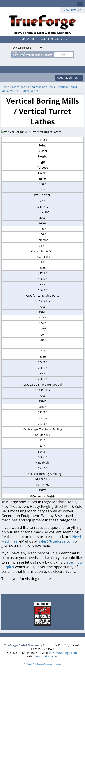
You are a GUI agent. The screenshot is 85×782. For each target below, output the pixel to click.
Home (5, 87)
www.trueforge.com (46, 656)
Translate (23, 55)
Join (63, 54)
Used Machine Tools (41, 87)
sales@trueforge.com (56, 541)
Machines (18, 87)
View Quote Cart (72, 10)
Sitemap (58, 664)
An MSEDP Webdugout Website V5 (38, 664)
